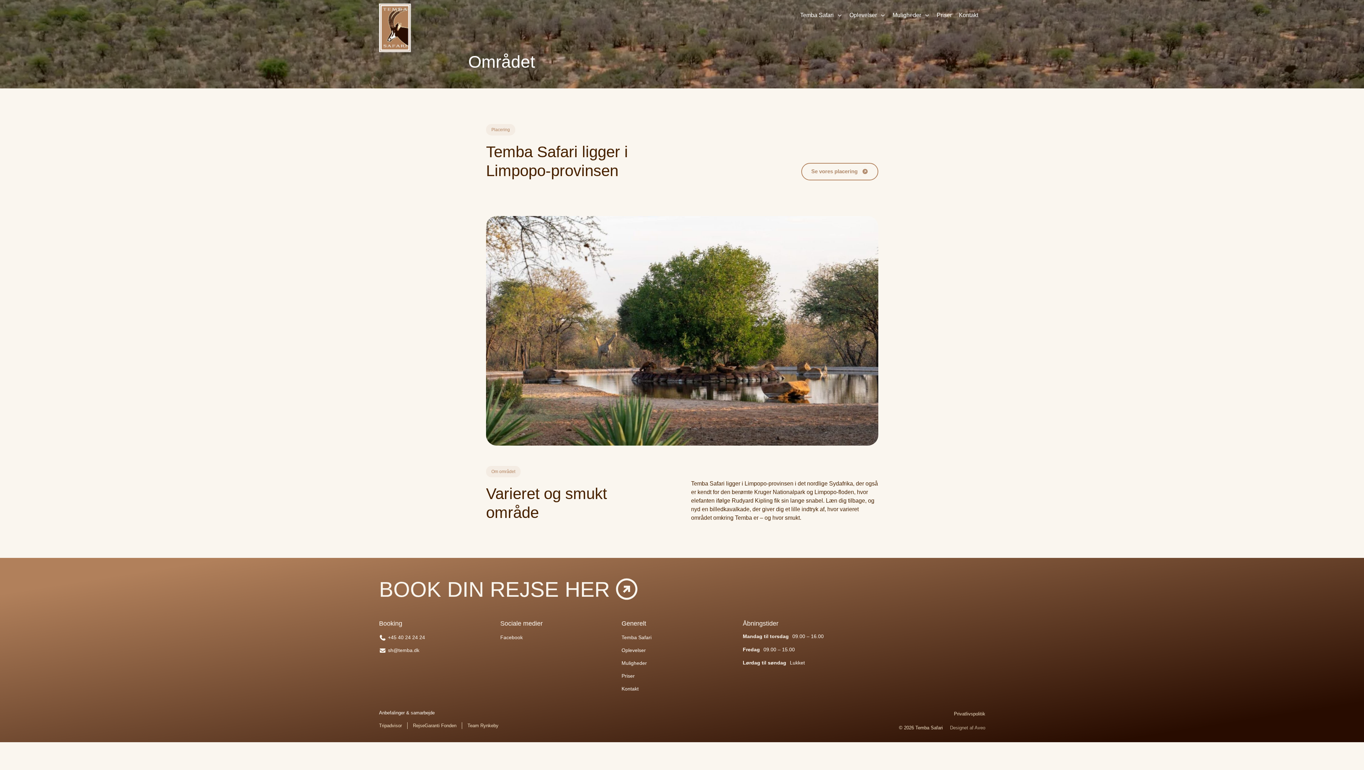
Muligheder (907, 15)
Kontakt (968, 15)
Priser (944, 15)
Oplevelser (863, 15)
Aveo (980, 727)
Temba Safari (817, 15)
